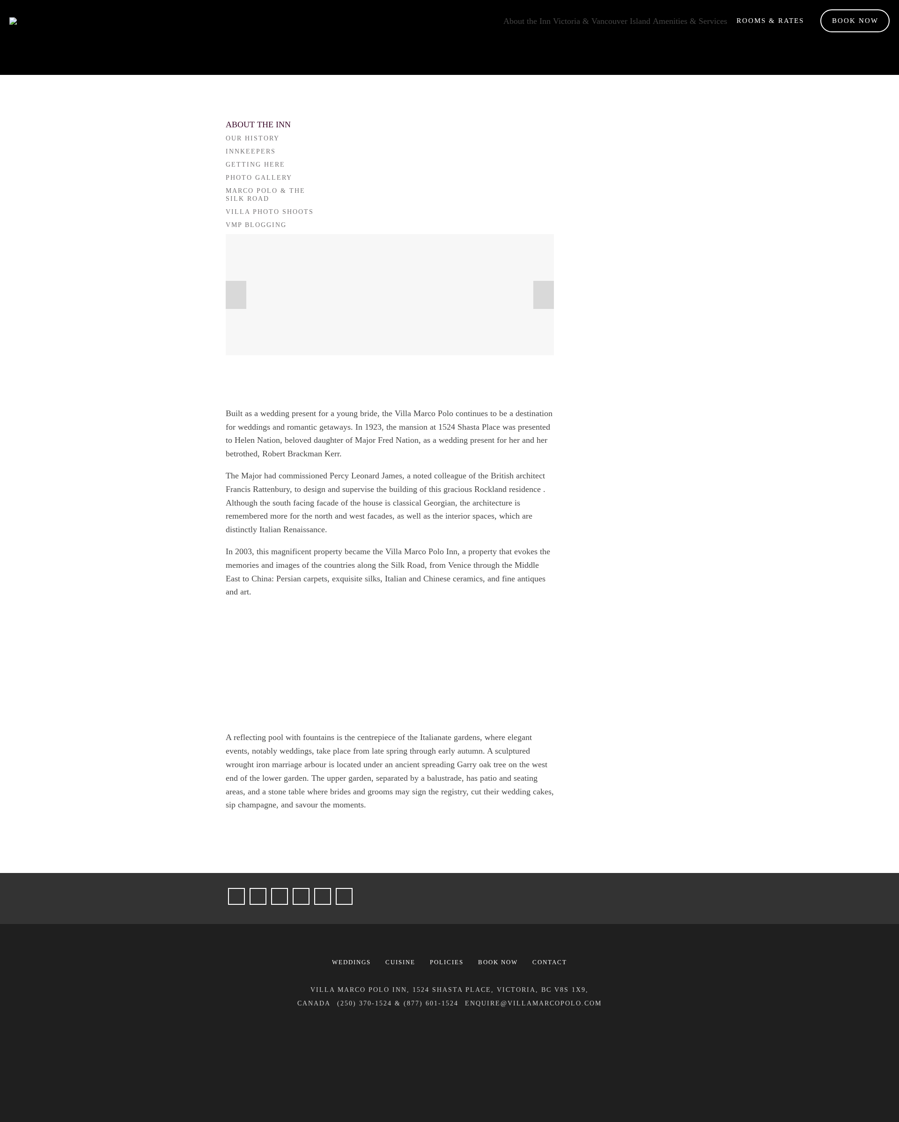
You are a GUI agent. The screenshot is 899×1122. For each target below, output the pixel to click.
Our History (253, 138)
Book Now (855, 20)
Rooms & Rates (770, 20)
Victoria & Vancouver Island (601, 21)
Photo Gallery (259, 177)
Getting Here (255, 164)
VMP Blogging (256, 224)
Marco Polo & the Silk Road (265, 195)
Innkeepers (251, 151)
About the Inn (527, 21)
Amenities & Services (690, 21)
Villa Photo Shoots (270, 211)
